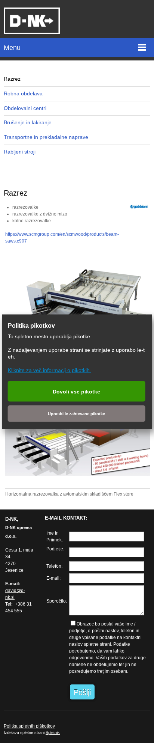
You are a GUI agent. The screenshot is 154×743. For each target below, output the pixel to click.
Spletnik (53, 732)
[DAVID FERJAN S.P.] (32, 21)
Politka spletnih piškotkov (29, 726)
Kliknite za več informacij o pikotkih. (49, 370)
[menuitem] (77, 79)
